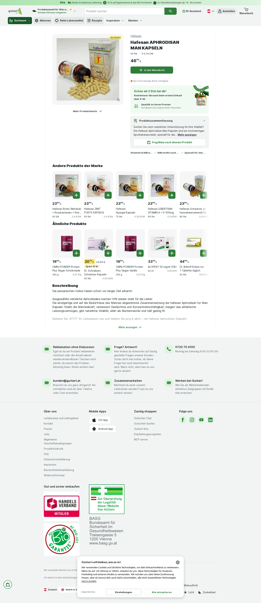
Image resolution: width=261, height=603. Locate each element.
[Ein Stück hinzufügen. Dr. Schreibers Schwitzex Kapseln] (108, 253)
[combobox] (124, 11)
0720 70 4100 (185, 347)
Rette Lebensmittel (71, 20)
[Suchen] (170, 11)
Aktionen (45, 20)
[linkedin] (210, 419)
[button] (226, 11)
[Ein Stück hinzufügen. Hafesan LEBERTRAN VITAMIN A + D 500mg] (171, 195)
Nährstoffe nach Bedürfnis (168, 152)
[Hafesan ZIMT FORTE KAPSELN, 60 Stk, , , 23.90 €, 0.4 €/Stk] (98, 185)
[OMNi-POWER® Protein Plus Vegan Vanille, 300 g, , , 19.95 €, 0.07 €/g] (130, 243)
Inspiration (113, 20)
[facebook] (182, 419)
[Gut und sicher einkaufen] (61, 539)
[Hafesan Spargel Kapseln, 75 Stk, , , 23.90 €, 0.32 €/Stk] (130, 185)
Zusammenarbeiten (128, 380)
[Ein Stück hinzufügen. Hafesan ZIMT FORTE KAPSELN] (108, 195)
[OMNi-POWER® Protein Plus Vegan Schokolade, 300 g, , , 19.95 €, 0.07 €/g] (66, 243)
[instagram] (191, 419)
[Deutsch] (210, 11)
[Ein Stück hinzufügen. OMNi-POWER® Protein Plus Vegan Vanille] (140, 253)
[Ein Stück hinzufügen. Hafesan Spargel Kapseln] (140, 195)
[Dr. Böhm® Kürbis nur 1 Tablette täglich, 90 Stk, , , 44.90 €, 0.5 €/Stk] (194, 243)
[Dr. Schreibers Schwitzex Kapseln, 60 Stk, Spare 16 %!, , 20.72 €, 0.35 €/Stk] (98, 243)
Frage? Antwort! (125, 347)
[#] (106, 499)
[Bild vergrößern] (118, 100)
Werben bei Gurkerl (188, 380)
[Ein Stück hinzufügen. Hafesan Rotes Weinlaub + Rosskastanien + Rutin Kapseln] (76, 195)
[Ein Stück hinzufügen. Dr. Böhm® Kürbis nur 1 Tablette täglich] (203, 253)
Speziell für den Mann (195, 152)
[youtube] (201, 419)
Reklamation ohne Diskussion (73, 347)
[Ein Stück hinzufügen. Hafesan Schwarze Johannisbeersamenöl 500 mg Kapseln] (203, 195)
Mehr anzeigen (187, 134)
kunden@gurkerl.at (66, 380)
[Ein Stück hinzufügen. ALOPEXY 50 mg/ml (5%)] (171, 253)
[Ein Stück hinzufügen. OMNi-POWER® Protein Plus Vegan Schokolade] (76, 253)
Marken (133, 20)
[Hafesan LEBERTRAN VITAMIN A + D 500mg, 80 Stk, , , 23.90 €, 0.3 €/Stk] (162, 185)
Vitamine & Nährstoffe (141, 152)
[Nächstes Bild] (201, 184)
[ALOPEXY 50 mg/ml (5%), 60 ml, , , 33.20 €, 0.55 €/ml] (162, 243)
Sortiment (20, 20)
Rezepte (97, 20)
